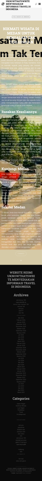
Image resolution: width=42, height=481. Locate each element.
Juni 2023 (21, 386)
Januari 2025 (21, 345)
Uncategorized (21, 414)
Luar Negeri (21, 408)
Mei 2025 (21, 339)
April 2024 (21, 365)
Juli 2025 (21, 335)
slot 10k (21, 313)
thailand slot (21, 429)
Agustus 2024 (21, 356)
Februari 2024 (21, 369)
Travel (21, 412)
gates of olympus (21, 442)
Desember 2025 (21, 324)
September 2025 (21, 331)
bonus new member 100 (21, 304)
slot (21, 436)
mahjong (21, 449)
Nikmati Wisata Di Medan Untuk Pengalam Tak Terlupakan (21, 35)
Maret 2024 (21, 367)
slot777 (21, 311)
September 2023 (21, 379)
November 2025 (21, 326)
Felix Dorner (26, 473)
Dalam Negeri (21, 404)
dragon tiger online (9, 123)
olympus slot (21, 432)
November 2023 (21, 375)
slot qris (21, 308)
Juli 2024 (21, 358)
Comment (21, 254)
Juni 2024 (21, 360)
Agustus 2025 (21, 333)
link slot (21, 459)
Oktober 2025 (21, 329)
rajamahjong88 (21, 444)
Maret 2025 (21, 341)
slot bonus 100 (21, 300)
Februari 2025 (21, 343)
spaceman (21, 427)
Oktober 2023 (21, 377)
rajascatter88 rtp (21, 302)
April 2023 (21, 390)
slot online (21, 434)
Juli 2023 (21, 384)
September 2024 (21, 354)
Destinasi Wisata (21, 406)
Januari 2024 (21, 371)
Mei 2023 (21, 388)
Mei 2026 (21, 318)
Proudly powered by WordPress (21, 471)
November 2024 (21, 350)
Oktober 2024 (21, 352)
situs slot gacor (21, 315)
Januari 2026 (21, 322)
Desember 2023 (21, 373)
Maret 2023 (21, 392)
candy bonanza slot (26, 68)
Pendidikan (21, 410)
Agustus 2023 (21, 382)
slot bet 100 (21, 306)
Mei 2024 (21, 362)
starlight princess (21, 440)
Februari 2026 (21, 320)
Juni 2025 (21, 337)
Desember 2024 (21, 348)
